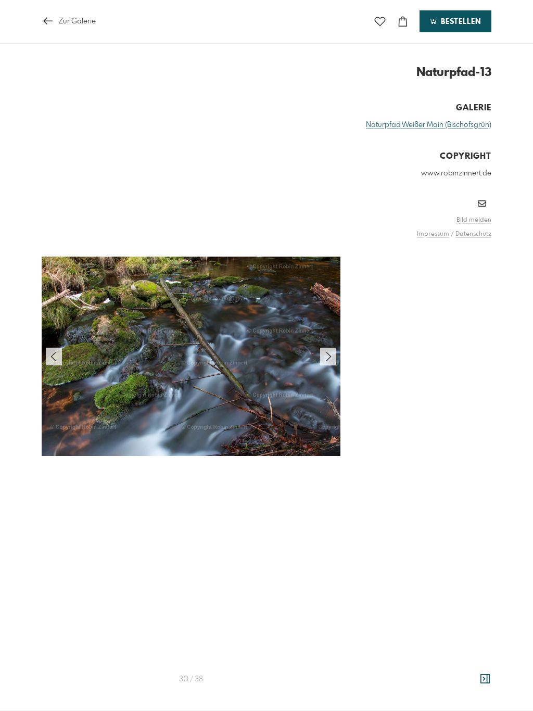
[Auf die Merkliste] (380, 22)
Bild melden (473, 220)
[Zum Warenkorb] (403, 22)
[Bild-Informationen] (485, 679)
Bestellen (459, 22)
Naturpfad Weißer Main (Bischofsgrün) (428, 125)
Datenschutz (473, 234)
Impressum (433, 234)
